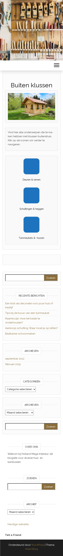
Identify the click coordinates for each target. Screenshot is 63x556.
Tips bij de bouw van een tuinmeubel (27, 313)
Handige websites (18, 524)
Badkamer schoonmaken (20, 333)
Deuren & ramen (31, 179)
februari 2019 (13, 364)
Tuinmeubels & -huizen (31, 238)
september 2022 (14, 358)
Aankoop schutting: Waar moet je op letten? (31, 328)
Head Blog (31, 548)
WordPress (37, 544)
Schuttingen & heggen (31, 209)
